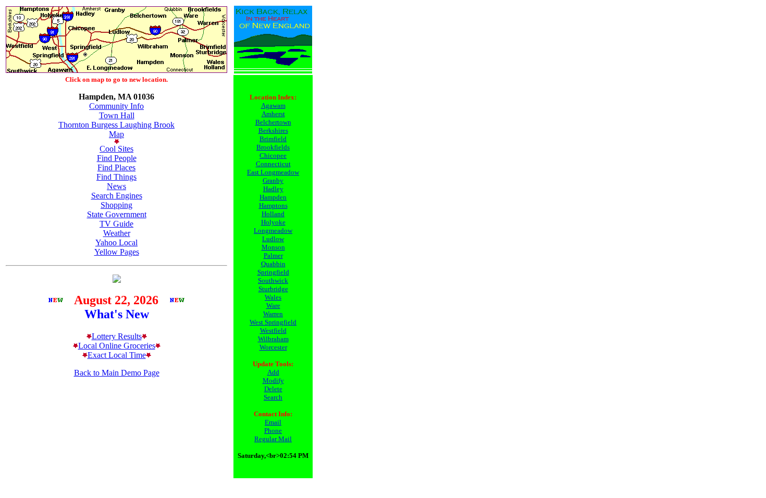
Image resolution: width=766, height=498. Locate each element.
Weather (116, 233)
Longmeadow (273, 230)
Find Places (116, 167)
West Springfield (273, 322)
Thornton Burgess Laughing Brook (116, 124)
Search (273, 397)
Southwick (273, 280)
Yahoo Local (116, 242)
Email (273, 422)
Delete (273, 389)
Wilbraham (273, 339)
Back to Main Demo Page (116, 372)
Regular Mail (273, 439)
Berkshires (273, 130)
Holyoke (273, 222)
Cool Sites (116, 148)
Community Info (116, 106)
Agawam (273, 105)
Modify (273, 380)
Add (273, 372)
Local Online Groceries (116, 345)
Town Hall (116, 115)
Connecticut (273, 164)
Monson (273, 247)
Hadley (273, 189)
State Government (116, 214)
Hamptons (273, 205)
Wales (273, 297)
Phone (273, 430)
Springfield (273, 272)
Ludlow (273, 239)
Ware (273, 305)
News (116, 186)
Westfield (273, 330)
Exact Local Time (117, 355)
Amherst (273, 114)
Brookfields (273, 147)
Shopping (116, 205)
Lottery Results (117, 336)
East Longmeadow (273, 172)
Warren (273, 314)
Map (116, 134)
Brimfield (273, 139)
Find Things (116, 176)
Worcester (273, 347)
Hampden (273, 197)
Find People (117, 158)
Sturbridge (273, 289)
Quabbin (273, 264)
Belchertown (273, 122)
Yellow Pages (116, 251)
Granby (273, 180)
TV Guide (116, 223)
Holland (273, 214)
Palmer (273, 255)
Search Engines (116, 195)
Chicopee (273, 155)
